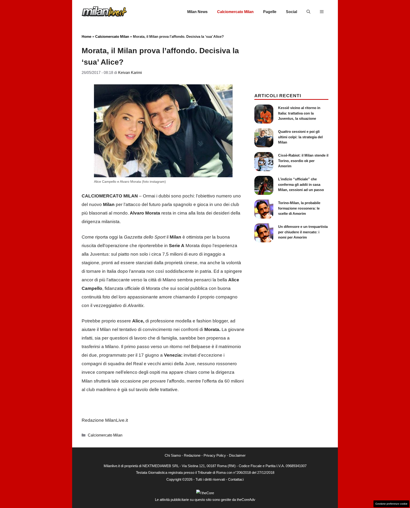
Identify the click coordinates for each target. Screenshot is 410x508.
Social (291, 12)
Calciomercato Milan (235, 12)
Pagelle (269, 12)
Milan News (197, 12)
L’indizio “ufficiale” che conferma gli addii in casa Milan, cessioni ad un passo (301, 184)
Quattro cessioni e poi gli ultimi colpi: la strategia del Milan (300, 136)
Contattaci (236, 479)
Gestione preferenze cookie (391, 503)
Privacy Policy (215, 455)
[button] (308, 12)
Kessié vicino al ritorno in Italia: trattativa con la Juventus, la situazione (299, 113)
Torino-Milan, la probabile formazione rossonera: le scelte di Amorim (299, 208)
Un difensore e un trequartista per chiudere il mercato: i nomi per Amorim (303, 232)
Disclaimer (237, 455)
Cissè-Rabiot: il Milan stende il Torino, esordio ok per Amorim (303, 160)
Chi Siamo (173, 455)
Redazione (192, 455)
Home (86, 36)
